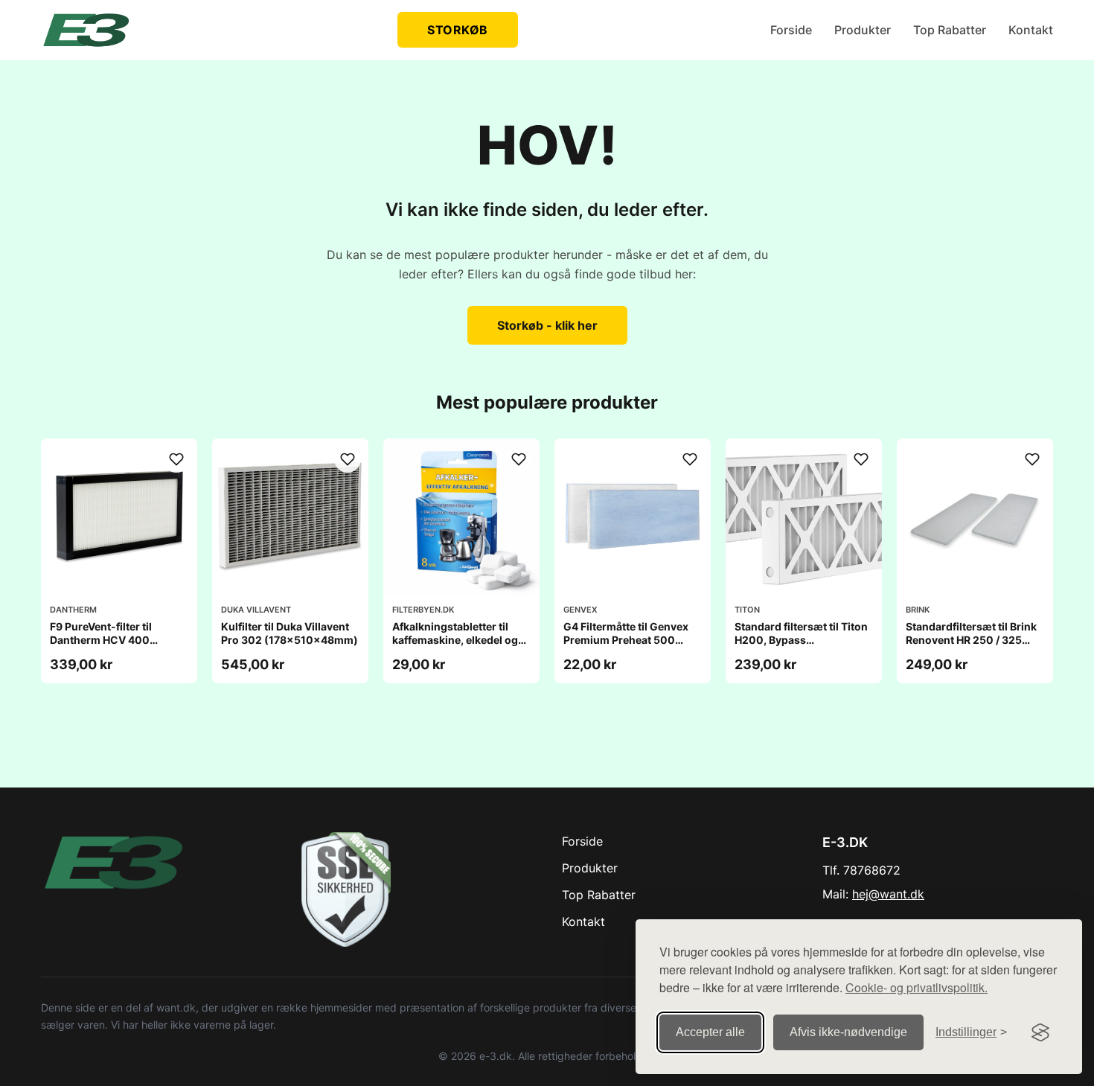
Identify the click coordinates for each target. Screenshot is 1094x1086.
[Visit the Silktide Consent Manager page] (1040, 1032)
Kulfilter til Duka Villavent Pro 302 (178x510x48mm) (289, 633)
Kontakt (1030, 29)
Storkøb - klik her (547, 325)
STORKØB (457, 29)
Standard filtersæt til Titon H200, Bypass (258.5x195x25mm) (801, 639)
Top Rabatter (949, 29)
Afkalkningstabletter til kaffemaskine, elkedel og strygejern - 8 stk (455, 639)
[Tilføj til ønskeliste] (176, 459)
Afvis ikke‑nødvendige (848, 1032)
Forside (791, 29)
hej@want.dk (888, 894)
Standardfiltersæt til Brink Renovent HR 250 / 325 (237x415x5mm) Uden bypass (971, 647)
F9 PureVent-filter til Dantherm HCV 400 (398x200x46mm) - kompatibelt (103, 647)
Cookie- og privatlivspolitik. (916, 987)
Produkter (862, 29)
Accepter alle (710, 1032)
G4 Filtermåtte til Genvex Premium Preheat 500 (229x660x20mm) (625, 639)
